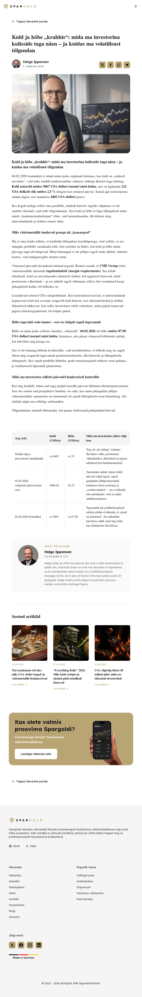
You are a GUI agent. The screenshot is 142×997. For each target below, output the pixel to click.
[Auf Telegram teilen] (127, 65)
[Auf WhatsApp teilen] (118, 65)
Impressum (84, 887)
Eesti (16, 846)
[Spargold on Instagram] (30, 945)
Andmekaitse (85, 881)
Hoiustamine (16, 905)
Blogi (12, 911)
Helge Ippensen (36, 62)
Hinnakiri (14, 881)
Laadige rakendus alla (36, 754)
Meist (12, 893)
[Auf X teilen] (102, 65)
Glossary (14, 917)
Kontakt (14, 899)
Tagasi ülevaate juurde (32, 21)
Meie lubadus (85, 899)
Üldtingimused (85, 875)
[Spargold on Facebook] (21, 945)
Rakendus (15, 875)
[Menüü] (135, 6)
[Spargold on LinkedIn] (39, 945)
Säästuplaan (16, 887)
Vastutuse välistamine (90, 893)
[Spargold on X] (12, 945)
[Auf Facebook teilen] (110, 65)
